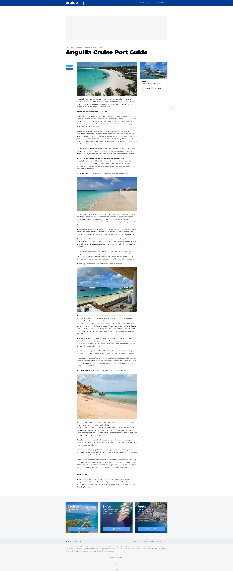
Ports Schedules (146, 3)
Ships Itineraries (161, 3)
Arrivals (148, 88)
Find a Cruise (81, 529)
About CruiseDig (162, 541)
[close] (117, 564)
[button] (69, 66)
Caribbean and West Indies (153, 83)
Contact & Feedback (149, 541)
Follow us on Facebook (74, 541)
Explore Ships (116, 529)
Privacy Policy (137, 541)
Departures (158, 88)
